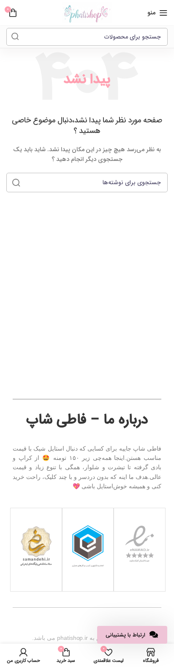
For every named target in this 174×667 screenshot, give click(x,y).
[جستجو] (15, 37)
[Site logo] (87, 12)
